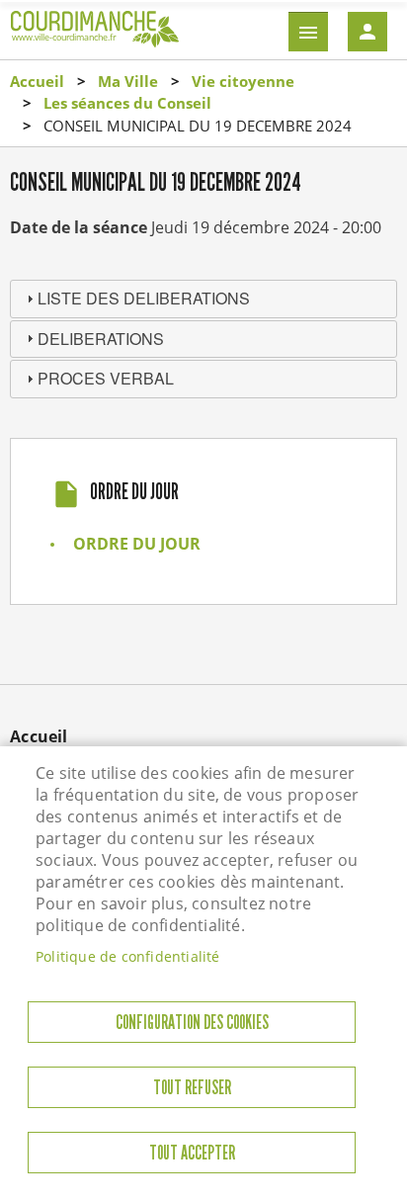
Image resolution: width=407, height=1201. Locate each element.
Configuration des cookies (192, 1022)
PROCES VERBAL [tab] (106, 378)
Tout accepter (192, 1153)
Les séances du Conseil (127, 103)
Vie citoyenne (243, 81)
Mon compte (367, 31)
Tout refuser (192, 1087)
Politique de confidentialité (128, 956)
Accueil (37, 81)
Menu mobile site (308, 31)
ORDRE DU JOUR (137, 544)
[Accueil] (95, 35)
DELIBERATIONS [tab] (101, 338)
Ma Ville (128, 81)
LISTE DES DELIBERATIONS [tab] (144, 298)
